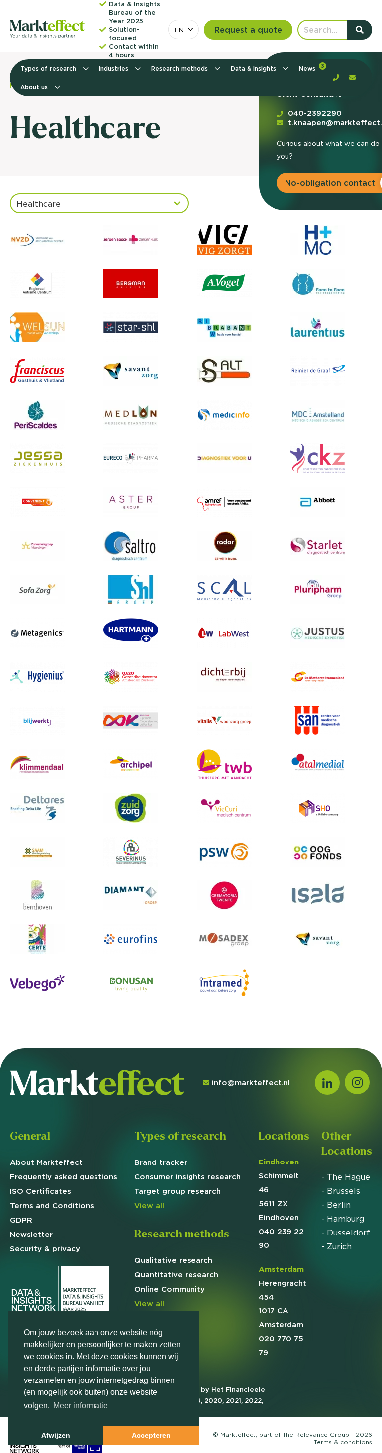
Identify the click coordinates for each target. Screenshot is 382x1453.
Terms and (52, 1205)
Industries (114, 68)
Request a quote (248, 30)
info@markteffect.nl (251, 1082)
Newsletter (31, 1234)
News (311, 67)
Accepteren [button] (151, 1435)
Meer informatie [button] (80, 1405)
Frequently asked (63, 1176)
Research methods (180, 68)
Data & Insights (254, 68)
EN (179, 30)
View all (149, 1205)
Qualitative (173, 1260)
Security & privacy (45, 1248)
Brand (160, 1162)
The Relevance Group (316, 1434)
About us (35, 87)
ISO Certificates (40, 1191)
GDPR (21, 1220)
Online (169, 1289)
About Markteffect (46, 1162)
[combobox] (183, 29)
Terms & (343, 1442)
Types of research (49, 68)
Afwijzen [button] (55, 1435)
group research (177, 1191)
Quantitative (176, 1274)
